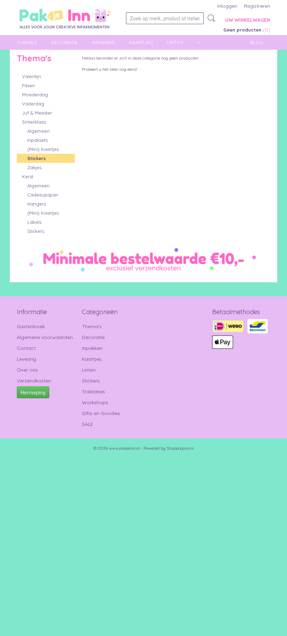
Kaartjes (141, 42)
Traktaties (93, 391)
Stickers (36, 158)
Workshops (95, 402)
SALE (87, 424)
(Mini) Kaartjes (43, 149)
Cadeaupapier (42, 195)
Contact (26, 348)
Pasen (28, 85)
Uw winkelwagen (247, 20)
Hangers (36, 204)
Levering (26, 359)
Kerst (27, 176)
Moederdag (35, 94)
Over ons (27, 370)
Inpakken (103, 42)
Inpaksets (37, 140)
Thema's (27, 42)
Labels (34, 222)
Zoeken (210, 18)
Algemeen (38, 131)
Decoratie (64, 42)
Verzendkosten (34, 381)
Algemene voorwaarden (45, 337)
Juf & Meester (37, 113)
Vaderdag (33, 103)
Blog (256, 42)
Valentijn (31, 76)
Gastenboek (31, 326)
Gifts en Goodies (101, 413)
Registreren (257, 6)
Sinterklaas (34, 122)
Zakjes (34, 167)
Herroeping (33, 392)
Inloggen (227, 6)
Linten (175, 42)
